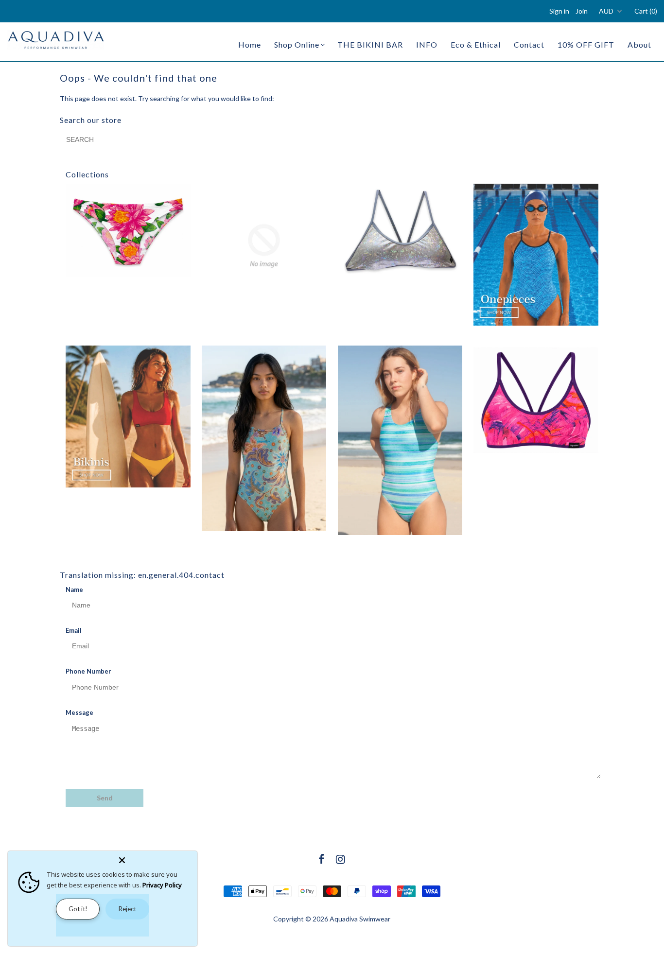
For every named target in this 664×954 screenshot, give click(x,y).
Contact (529, 44)
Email (74, 630)
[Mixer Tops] (535, 400)
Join (582, 11)
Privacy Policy (162, 885)
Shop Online (296, 44)
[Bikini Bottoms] (128, 230)
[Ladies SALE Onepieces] (400, 441)
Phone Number (88, 671)
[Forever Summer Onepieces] (535, 255)
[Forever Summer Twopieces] (128, 416)
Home (249, 44)
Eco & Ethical (476, 44)
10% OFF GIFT (586, 44)
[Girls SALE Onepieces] (264, 438)
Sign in (559, 11)
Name (74, 589)
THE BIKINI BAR (370, 44)
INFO (426, 44)
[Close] (156, 858)
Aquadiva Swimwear (360, 919)
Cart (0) (645, 11)
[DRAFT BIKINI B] (264, 246)
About (639, 44)
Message (79, 712)
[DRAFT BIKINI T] (400, 230)
